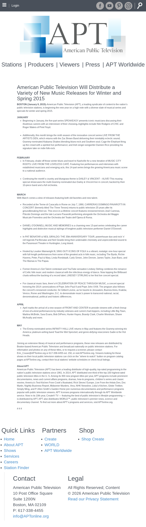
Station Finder (16, 467)
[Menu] (4, 5)
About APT (13, 445)
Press (92, 64)
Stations (11, 64)
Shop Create (92, 439)
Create (50, 439)
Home (9, 439)
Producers (41, 64)
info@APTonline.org (31, 516)
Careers (11, 462)
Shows (10, 450)
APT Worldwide (125, 64)
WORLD (51, 445)
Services (11, 456)
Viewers (69, 64)
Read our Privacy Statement (93, 499)
